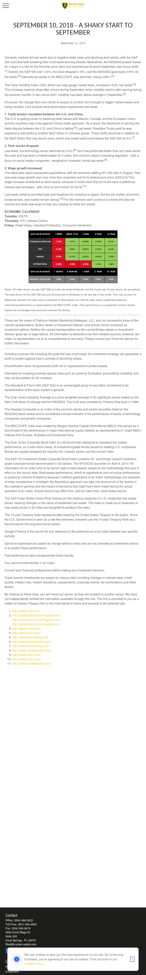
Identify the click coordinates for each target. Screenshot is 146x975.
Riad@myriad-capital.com (21, 944)
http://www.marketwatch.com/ (31, 641)
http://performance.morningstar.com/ (36, 615)
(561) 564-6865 (27, 924)
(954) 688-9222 (23, 920)
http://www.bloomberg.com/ (30, 637)
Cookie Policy (33, 963)
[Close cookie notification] (132, 959)
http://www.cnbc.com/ (26, 611)
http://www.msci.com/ (26, 628)
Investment (12, 971)
